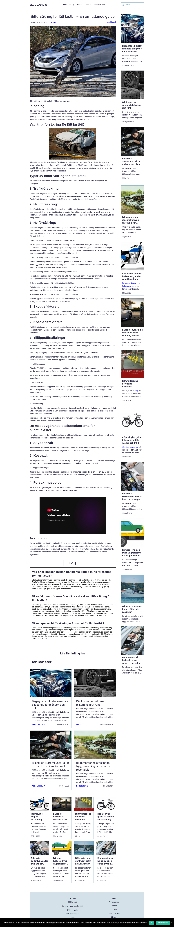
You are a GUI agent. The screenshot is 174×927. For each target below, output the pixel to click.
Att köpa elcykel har (130, 447)
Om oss (79, 5)
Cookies (88, 5)
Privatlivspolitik (163, 922)
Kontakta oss (99, 5)
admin (79, 724)
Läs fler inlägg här (72, 653)
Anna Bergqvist (38, 724)
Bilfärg (135, 391)
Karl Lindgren (82, 786)
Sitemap (114, 917)
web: (73, 918)
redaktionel (111, 22)
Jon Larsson (51, 22)
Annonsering (68, 5)
